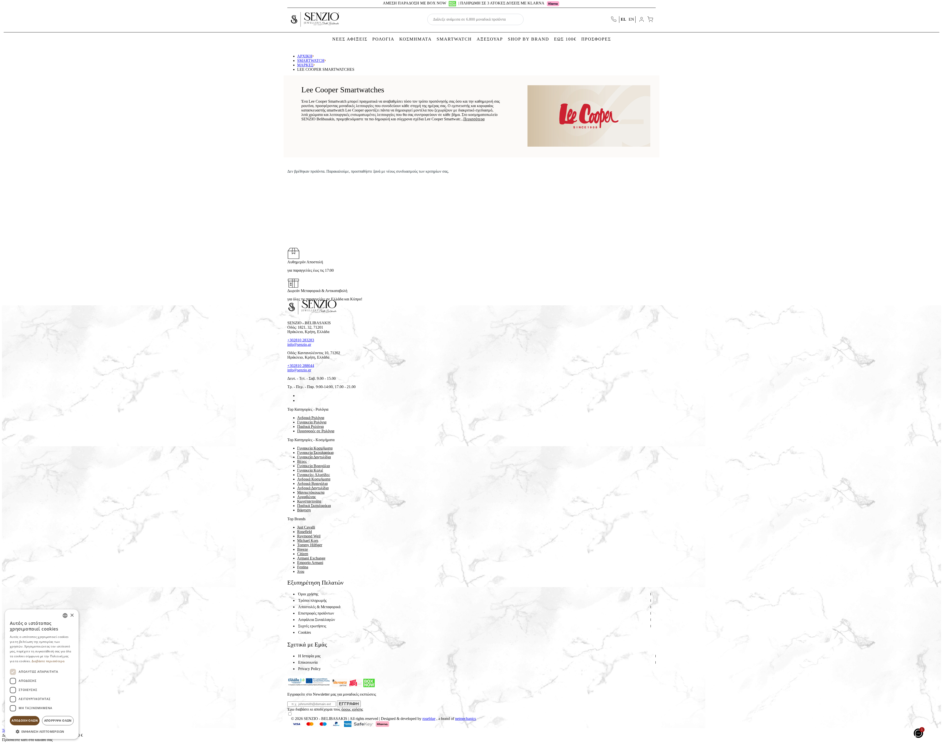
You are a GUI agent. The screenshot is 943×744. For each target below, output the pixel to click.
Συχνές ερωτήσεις (312, 626)
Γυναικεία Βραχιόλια (313, 466)
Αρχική (304, 56)
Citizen (302, 554)
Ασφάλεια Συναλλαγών (316, 620)
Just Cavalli (306, 527)
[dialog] (42, 674)
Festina (302, 567)
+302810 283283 (300, 340)
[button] (42, 731)
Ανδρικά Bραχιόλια (312, 483)
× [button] (72, 615)
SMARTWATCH (454, 39)
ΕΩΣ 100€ (565, 39)
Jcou (300, 571)
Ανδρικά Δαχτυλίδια (313, 488)
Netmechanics (465, 718)
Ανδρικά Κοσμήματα (313, 479)
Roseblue (428, 718)
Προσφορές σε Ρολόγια (315, 431)
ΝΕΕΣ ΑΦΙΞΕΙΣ (349, 39)
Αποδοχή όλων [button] (25, 720)
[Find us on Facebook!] (299, 395)
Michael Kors (307, 540)
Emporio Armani (310, 563)
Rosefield (304, 532)
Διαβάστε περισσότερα (48, 661)
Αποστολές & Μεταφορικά (319, 607)
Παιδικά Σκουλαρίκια (314, 506)
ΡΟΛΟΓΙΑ (383, 39)
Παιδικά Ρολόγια (310, 426)
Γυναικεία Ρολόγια (311, 422)
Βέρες (302, 461)
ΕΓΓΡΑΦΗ (349, 703)
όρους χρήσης (352, 709)
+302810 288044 (300, 366)
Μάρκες (305, 65)
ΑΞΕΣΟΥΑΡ (490, 39)
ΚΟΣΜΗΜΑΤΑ (415, 39)
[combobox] (65, 615)
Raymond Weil (308, 536)
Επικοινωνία (308, 662)
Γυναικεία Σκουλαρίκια (315, 452)
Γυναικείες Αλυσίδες (313, 475)
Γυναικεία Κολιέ (310, 470)
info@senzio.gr (299, 344)
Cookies (304, 632)
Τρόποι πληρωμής (312, 600)
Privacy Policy (309, 669)
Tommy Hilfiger (309, 545)
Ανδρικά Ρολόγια (310, 418)
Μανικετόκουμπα (310, 492)
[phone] (614, 19)
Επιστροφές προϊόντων (316, 613)
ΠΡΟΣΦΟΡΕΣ (596, 39)
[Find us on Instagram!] (299, 400)
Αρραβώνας (306, 497)
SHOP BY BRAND (528, 39)
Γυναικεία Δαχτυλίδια (314, 457)
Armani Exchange (311, 558)
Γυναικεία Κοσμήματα (315, 448)
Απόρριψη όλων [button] (58, 720)
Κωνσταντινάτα (309, 501)
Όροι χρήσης (308, 594)
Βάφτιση (304, 510)
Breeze (302, 549)
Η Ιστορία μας (309, 656)
